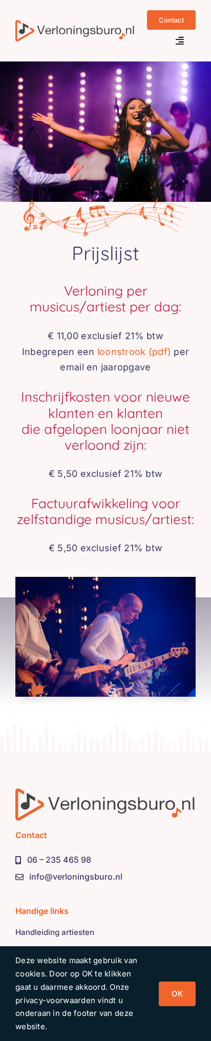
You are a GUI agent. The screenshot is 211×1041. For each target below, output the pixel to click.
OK (177, 993)
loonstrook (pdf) (134, 351)
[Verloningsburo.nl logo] (74, 24)
